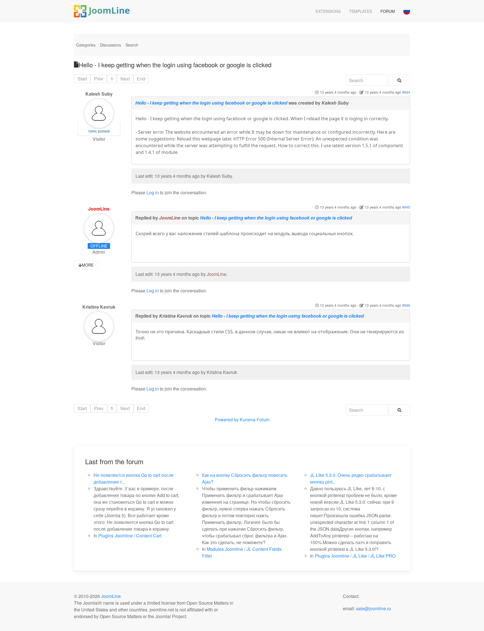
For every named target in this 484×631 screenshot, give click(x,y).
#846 (406, 305)
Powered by (227, 419)
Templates (360, 11)
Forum (387, 11)
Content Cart (148, 535)
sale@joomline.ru (373, 608)
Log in (152, 192)
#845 (406, 207)
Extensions (328, 11)
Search (131, 45)
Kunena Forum (254, 419)
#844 (406, 92)
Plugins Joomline (115, 535)
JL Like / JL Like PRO (374, 556)
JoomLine (99, 208)
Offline (98, 246)
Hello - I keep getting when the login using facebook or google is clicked (211, 103)
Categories (86, 45)
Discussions (110, 45)
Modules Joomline (225, 549)
